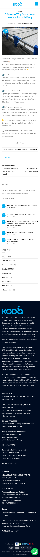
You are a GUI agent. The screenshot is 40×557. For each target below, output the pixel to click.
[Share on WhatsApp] (17, 143)
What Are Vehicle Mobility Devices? (20, 232)
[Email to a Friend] (22, 143)
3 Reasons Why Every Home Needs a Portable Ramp (20, 240)
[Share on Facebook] (20, 143)
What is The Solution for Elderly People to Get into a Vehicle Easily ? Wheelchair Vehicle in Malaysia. (22, 223)
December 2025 (7, 265)
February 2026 (7, 261)
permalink (34, 149)
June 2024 (5, 286)
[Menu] (36, 4)
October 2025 (7, 269)
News (20, 11)
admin (30, 23)
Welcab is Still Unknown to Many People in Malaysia (22, 206)
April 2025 (5, 277)
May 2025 (5, 273)
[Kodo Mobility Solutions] (20, 4)
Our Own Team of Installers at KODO (21, 214)
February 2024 (7, 290)
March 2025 (6, 281)
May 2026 (5, 256)
